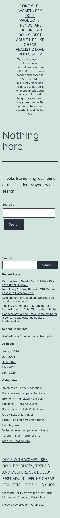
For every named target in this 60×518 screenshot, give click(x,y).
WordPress (36, 504)
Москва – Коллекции (16, 441)
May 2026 (8, 367)
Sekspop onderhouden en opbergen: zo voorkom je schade (28, 299)
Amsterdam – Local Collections (22, 388)
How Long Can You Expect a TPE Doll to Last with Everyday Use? (28, 291)
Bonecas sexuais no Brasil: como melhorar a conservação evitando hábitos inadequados (29, 317)
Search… (8, 204)
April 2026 (9, 372)
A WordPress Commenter (18, 336)
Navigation (47, 336)
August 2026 (10, 351)
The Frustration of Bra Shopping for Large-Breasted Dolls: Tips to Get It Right (29, 307)
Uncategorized (12, 425)
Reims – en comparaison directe (23, 419)
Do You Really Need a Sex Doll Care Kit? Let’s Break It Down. (28, 283)
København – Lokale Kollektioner (23, 409)
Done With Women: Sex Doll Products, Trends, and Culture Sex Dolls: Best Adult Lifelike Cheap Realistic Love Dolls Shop (30, 30)
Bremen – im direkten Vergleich (22, 398)
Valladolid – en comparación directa (25, 430)
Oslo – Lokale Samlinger (17, 414)
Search (7, 258)
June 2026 (9, 362)
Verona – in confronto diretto (21, 435)
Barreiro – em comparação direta (23, 393)
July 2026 (8, 356)
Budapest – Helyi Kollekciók (20, 403)
